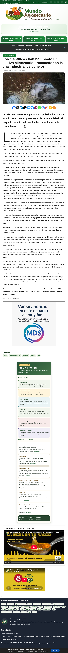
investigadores (46, 609)
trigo (54, 609)
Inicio (13, 45)
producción (4, 606)
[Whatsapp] (39, 107)
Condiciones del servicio (11, 3)
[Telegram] (28, 107)
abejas (39, 609)
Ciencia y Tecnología (45, 45)
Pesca (36, 45)
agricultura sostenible (21, 604)
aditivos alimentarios (15, 355)
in (62, 2)
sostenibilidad (37, 604)
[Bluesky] (32, 107)
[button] (11, 39)
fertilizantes (11, 609)
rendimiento (16, 612)
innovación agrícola (14, 606)
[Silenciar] (59, 562)
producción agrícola (30, 609)
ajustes (46, 651)
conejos (33, 355)
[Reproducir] (6, 562)
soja (29, 612)
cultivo (22, 609)
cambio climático (47, 604)
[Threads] (25, 107)
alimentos (23, 612)
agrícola (4, 609)
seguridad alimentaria (58, 604)
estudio (41, 606)
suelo (63, 606)
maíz (17, 609)
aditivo (5, 355)
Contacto (26, 0)
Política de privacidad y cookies (30, 2)
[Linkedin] (21, 107)
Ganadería (29, 45)
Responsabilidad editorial (11, 2)
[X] (17, 107)
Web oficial (37, 451)
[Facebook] (14, 107)
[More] (54, 107)
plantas (30, 604)
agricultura (10, 604)
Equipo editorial (17, 0)
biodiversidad (48, 606)
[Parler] (35, 107)
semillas (34, 612)
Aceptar (55, 650)
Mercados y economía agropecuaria (24, 49)
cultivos (4, 604)
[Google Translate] (43, 107)
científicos (25, 355)
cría (39, 355)
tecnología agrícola (6, 612)
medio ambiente (25, 606)
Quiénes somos (5, 0)
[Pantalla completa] (62, 562)
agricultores (34, 606)
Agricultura (20, 45)
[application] (34, 547)
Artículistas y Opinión (43, 49)
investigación (57, 606)
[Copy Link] (50, 107)
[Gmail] (46, 107)
